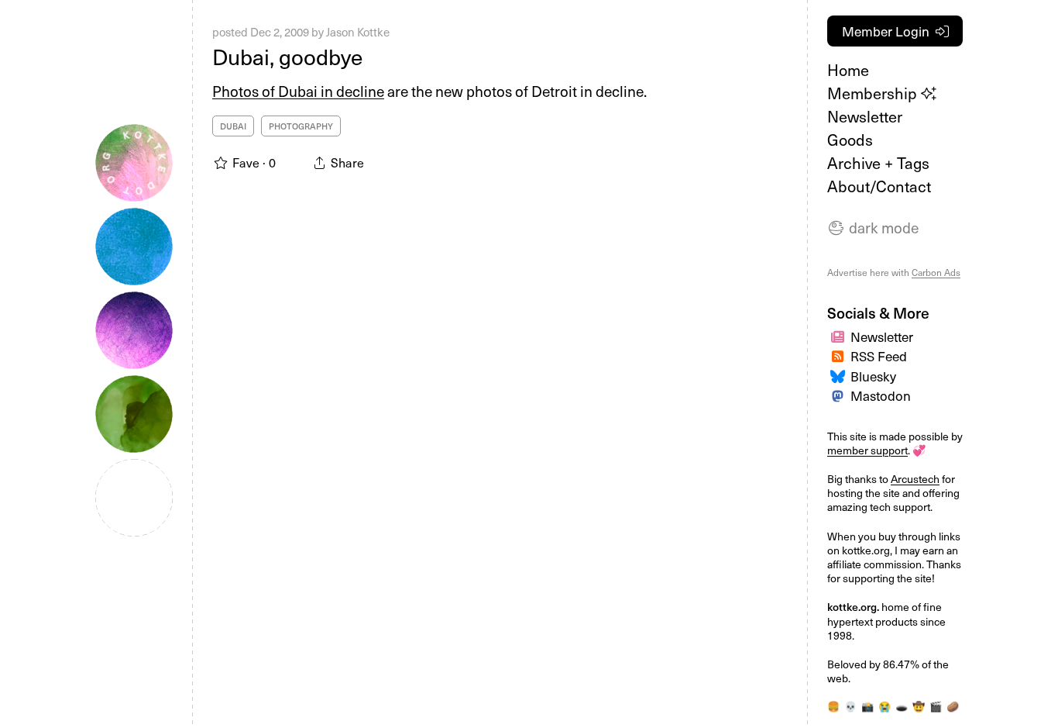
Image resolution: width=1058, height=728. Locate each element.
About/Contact (879, 186)
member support (867, 450)
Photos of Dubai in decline (298, 91)
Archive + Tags (878, 162)
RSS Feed (878, 356)
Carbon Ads (936, 272)
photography (301, 126)
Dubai (233, 126)
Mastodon (880, 395)
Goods (850, 139)
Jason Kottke (358, 31)
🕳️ (901, 706)
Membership (874, 93)
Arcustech (915, 479)
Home (848, 69)
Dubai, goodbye (287, 56)
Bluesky (873, 376)
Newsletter (864, 116)
